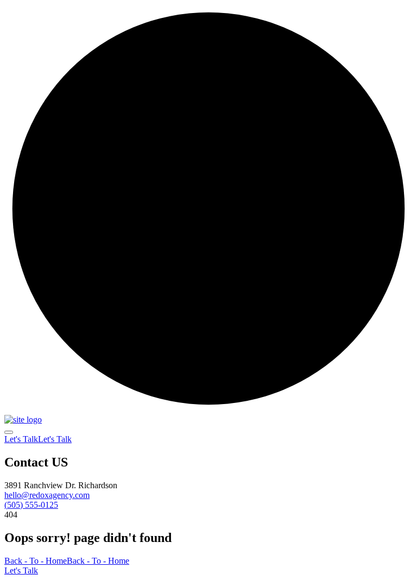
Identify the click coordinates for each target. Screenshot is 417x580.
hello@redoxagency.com (47, 495)
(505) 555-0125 (31, 504)
